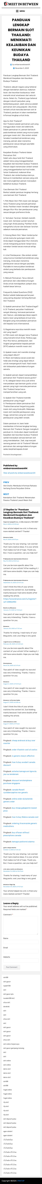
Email (5, 948)
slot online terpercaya (11, 1044)
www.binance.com (10, 721)
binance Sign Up (9, 884)
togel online (7, 1090)
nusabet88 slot (9, 998)
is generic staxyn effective (23, 756)
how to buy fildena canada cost (25, 817)
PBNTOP (20, 1181)
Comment (8, 915)
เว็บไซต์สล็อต (8, 1140)
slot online (7, 1061)
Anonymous (7, 663)
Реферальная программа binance (15, 559)
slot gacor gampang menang (13, 1048)
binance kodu (8, 537)
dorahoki (6, 1007)
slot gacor (7, 982)
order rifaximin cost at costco (24, 750)
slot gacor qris (8, 994)
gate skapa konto (9, 847)
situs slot (6, 1002)
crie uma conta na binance (13, 869)
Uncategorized (16, 455)
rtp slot (6, 1102)
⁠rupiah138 (7, 986)
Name (5, 938)
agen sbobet (7, 1131)
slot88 (5, 977)
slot (4, 990)
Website (6, 957)
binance (6, 626)
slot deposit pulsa (9, 1119)
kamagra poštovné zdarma (23, 842)
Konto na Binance (9, 608)
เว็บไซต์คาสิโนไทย (9, 1152)
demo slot (7, 1069)
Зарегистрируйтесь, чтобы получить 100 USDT (20, 522)
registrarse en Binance (11, 642)
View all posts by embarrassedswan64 (19, 473)
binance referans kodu (11, 700)
